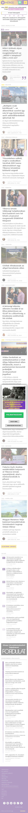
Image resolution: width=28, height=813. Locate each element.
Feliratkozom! (14, 415)
